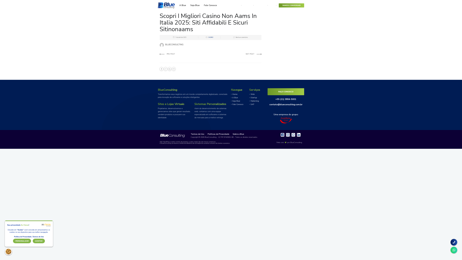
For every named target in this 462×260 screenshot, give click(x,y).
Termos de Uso (197, 134)
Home (234, 94)
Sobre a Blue (238, 134)
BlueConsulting (296, 142)
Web (237, 5)
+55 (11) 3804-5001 (286, 99)
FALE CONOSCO (285, 91)
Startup (248, 5)
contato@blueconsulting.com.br (285, 104)
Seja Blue (195, 5)
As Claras (25, 225)
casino (210, 37)
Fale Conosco (210, 5)
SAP (273, 5)
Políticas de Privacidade (218, 134)
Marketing (261, 5)
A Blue (182, 5)
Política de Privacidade (22, 236)
